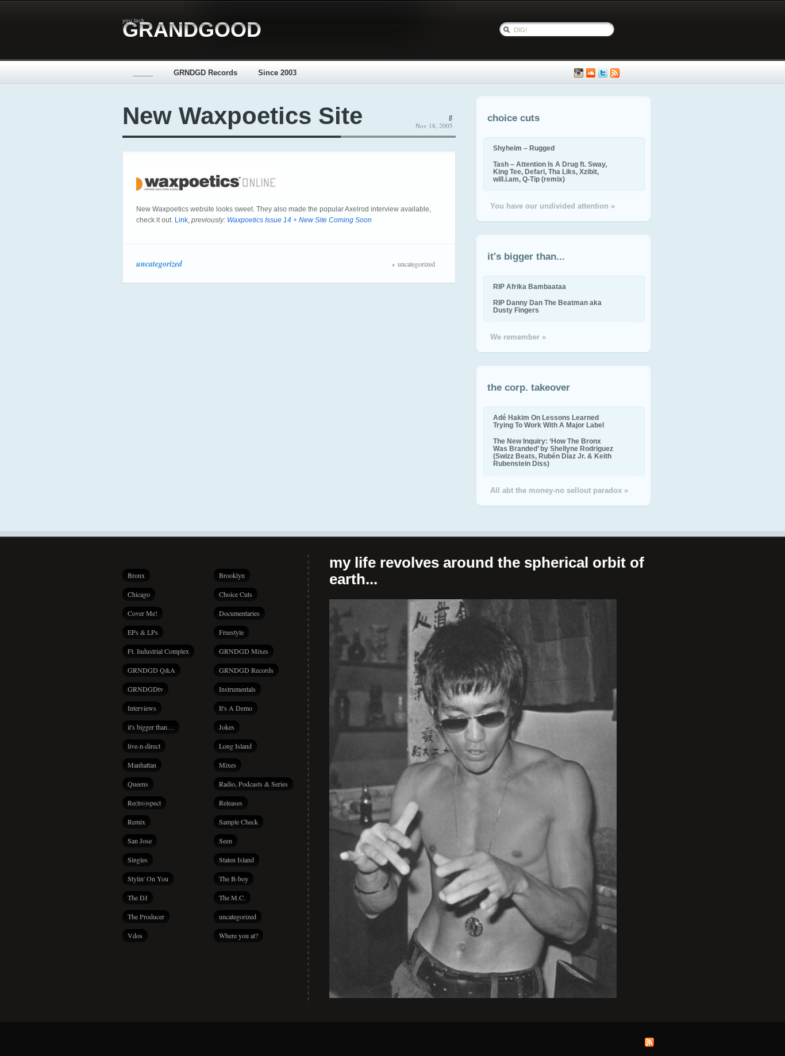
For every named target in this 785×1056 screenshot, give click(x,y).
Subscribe (614, 73)
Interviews (142, 707)
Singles (138, 859)
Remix (136, 821)
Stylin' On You (148, 878)
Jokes (226, 726)
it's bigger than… (151, 726)
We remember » (518, 337)
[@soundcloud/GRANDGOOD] (590, 73)
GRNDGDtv (145, 688)
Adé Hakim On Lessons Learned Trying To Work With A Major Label (548, 421)
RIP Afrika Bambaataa (529, 286)
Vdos (135, 935)
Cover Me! (142, 613)
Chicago (139, 594)
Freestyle (231, 632)
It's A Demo (235, 707)
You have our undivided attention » (552, 206)
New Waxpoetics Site (242, 115)
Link (181, 220)
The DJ (138, 897)
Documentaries (239, 613)
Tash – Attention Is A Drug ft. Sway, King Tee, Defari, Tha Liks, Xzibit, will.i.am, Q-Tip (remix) (550, 171)
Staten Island (236, 859)
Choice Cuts (235, 594)
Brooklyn (232, 575)
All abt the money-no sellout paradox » (559, 490)
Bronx (136, 575)
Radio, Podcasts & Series (253, 783)
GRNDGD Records (205, 72)
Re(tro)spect (144, 802)
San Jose (140, 840)
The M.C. (232, 897)
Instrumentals (237, 688)
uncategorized (159, 263)
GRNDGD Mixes (243, 651)
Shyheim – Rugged (524, 148)
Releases (231, 802)
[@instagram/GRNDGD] (578, 73)
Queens (138, 783)
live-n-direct (144, 745)
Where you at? (238, 935)
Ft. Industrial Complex (158, 651)
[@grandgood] (602, 73)
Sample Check (238, 821)
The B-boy (233, 878)
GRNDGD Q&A (151, 670)
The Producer (146, 916)
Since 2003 (277, 72)
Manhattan (142, 764)
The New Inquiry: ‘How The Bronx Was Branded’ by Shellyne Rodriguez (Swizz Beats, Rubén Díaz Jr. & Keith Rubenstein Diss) (553, 452)
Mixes (227, 764)
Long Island (235, 745)
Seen (225, 840)
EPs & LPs (143, 632)
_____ (143, 72)
